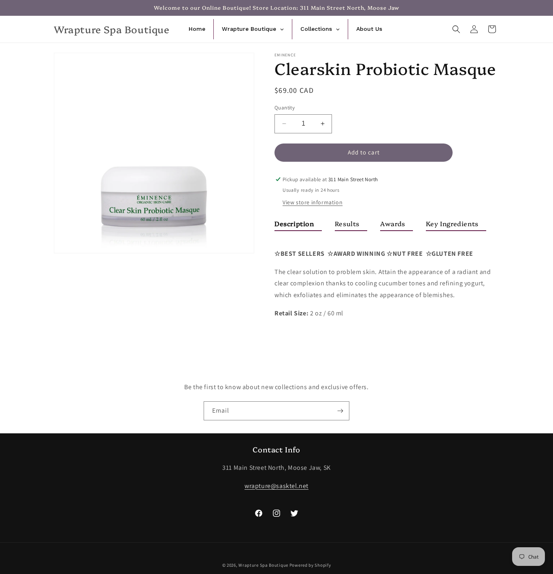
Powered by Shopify (310, 565)
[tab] (298, 225)
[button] (456, 29)
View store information (312, 202)
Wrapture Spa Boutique (263, 565)
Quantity (284, 107)
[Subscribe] (340, 410)
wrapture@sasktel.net (276, 486)
